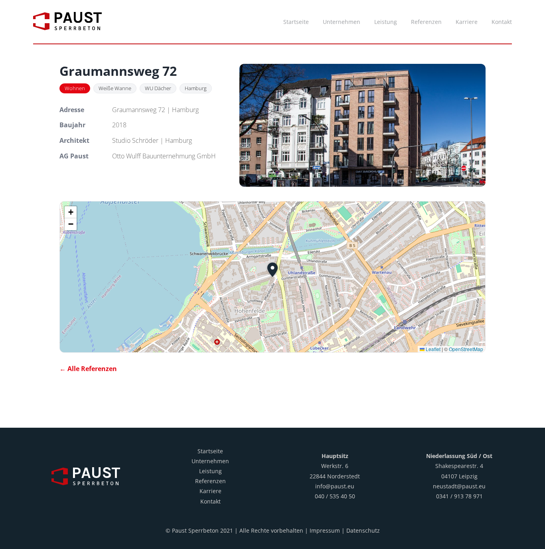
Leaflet (432, 349)
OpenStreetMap (466, 349)
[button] (272, 270)
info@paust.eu (334, 486)
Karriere (210, 491)
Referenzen (210, 481)
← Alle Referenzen (88, 368)
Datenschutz (363, 530)
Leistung (210, 471)
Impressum (325, 530)
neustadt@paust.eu (459, 486)
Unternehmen (210, 461)
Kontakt (210, 501)
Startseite (210, 451)
